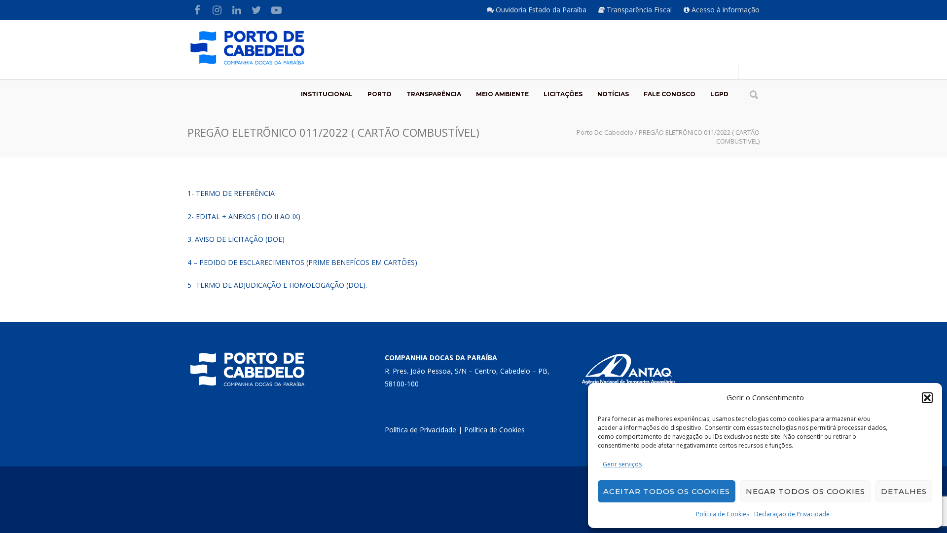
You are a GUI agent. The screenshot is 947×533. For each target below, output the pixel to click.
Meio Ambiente (502, 94)
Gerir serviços (622, 464)
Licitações (563, 94)
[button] (927, 398)
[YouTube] (276, 10)
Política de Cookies (722, 514)
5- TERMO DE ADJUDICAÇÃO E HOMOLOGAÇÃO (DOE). (277, 285)
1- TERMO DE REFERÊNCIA (231, 193)
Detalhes (904, 491)
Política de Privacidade (420, 429)
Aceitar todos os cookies (666, 491)
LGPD (719, 94)
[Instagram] (217, 10)
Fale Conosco (669, 94)
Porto (379, 94)
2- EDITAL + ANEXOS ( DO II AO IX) (243, 216)
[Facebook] (197, 10)
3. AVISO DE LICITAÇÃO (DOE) (236, 239)
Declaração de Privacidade (792, 514)
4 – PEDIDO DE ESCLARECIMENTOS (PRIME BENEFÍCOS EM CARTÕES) (302, 262)
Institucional (327, 94)
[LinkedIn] (237, 10)
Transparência (433, 94)
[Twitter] (256, 10)
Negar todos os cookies (805, 491)
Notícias (613, 94)
